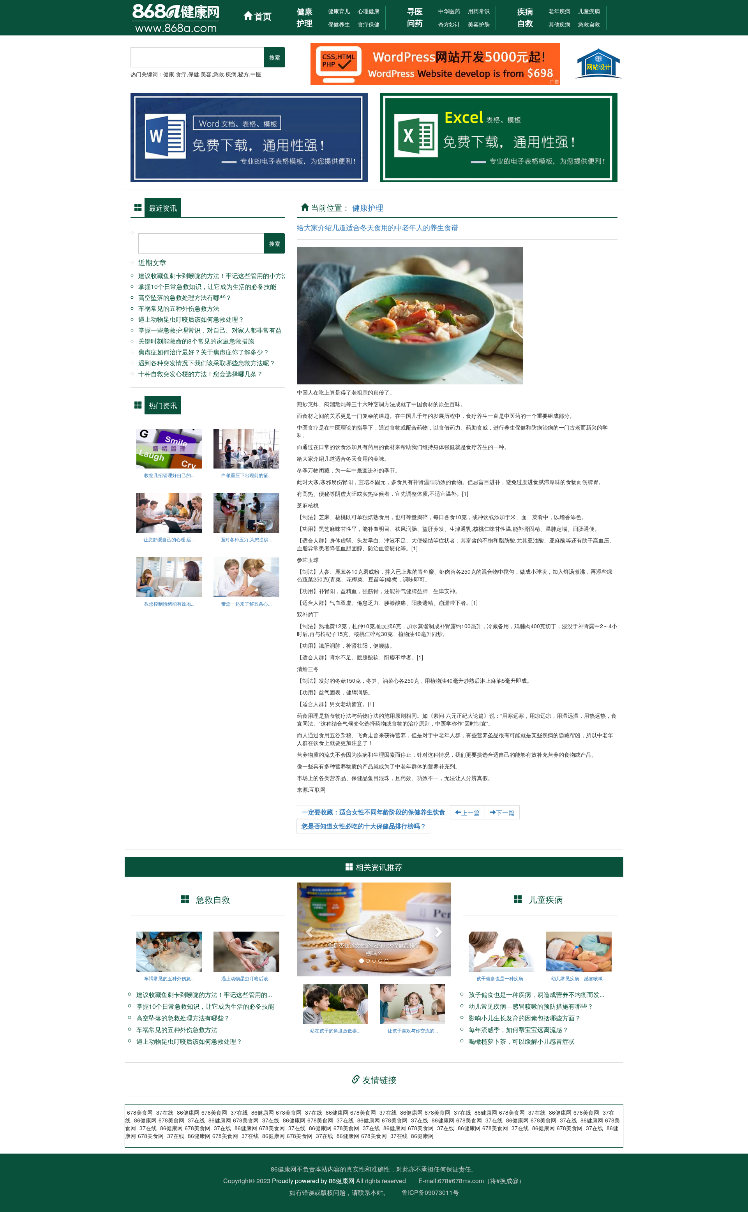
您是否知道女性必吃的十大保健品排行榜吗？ (364, 825)
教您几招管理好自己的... (169, 475)
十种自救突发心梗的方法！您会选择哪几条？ (200, 373)
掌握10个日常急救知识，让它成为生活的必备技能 (207, 286)
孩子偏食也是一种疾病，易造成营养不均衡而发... (536, 994)
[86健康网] (184, 17)
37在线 (445, 1128)
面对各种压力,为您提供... (246, 539)
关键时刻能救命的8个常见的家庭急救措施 (196, 340)
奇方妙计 (449, 24)
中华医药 (449, 11)
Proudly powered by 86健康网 (313, 1180)
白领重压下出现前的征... (246, 475)
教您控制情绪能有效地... (169, 603)
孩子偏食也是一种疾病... (501, 978)
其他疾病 (559, 24)
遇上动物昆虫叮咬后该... (246, 978)
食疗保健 (368, 24)
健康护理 (304, 16)
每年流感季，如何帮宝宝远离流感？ (518, 1029)
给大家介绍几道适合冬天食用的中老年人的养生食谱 (377, 227)
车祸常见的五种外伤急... (169, 978)
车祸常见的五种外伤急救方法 (178, 308)
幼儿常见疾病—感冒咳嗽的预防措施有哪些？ (531, 1006)
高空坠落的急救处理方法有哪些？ (185, 297)
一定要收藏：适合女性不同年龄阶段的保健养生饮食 (373, 811)
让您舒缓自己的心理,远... (169, 539)
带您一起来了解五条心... (246, 603)
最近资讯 (163, 208)
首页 (262, 16)
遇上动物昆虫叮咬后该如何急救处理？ (191, 319)
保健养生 (339, 24)
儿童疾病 (589, 11)
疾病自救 (525, 16)
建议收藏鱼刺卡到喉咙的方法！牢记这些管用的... (204, 994)
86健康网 (469, 1128)
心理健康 (368, 11)
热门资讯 (163, 405)
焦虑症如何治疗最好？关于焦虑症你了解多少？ (203, 351)
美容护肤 (479, 24)
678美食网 (495, 1128)
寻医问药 (415, 16)
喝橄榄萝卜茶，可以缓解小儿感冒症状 (522, 1041)
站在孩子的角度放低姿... (335, 1030)
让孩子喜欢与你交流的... (413, 1030)
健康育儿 (339, 11)
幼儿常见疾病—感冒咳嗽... (578, 978)
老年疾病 (559, 11)
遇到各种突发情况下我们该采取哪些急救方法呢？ (206, 362)
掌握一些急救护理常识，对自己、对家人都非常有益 (210, 330)
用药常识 (479, 11)
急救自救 (589, 24)
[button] (308, 929)
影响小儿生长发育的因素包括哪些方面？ (525, 1017)
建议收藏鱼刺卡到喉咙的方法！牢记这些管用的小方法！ (216, 275)
